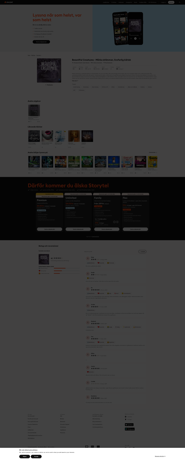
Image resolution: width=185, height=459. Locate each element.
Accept (36, 456)
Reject (24, 456)
